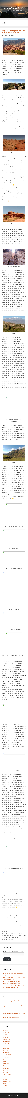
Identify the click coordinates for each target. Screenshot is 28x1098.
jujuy (8, 935)
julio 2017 (5, 1059)
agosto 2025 (6, 1032)
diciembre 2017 (6, 1052)
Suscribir (7, 959)
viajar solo (11, 937)
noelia (4, 1009)
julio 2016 (5, 1070)
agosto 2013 (6, 1083)
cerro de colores (18, 933)
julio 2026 (5, 1030)
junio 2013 (5, 1088)
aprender (6, 933)
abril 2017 (5, 1061)
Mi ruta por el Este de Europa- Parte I (12, 983)
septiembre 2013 (7, 1081)
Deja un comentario (8, 939)
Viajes (5, 931)
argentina (10, 933)
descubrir (4, 935)
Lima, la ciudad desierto (13, 1017)
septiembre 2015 (7, 1074)
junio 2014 (5, 1079)
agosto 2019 (6, 1043)
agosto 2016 (6, 1068)
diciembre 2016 (6, 1065)
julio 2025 (5, 1035)
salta (7, 937)
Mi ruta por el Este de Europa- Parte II (12, 981)
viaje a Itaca (17, 937)
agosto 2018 (6, 1048)
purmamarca (13, 935)
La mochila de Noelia (14, 8)
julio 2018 (5, 1050)
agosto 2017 (6, 1057)
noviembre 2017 (7, 1054)
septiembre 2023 (7, 1039)
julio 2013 (5, 1085)
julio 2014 (5, 1077)
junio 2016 (5, 1072)
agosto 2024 (6, 1037)
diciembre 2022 (6, 1041)
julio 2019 (5, 1046)
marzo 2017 (6, 1063)
